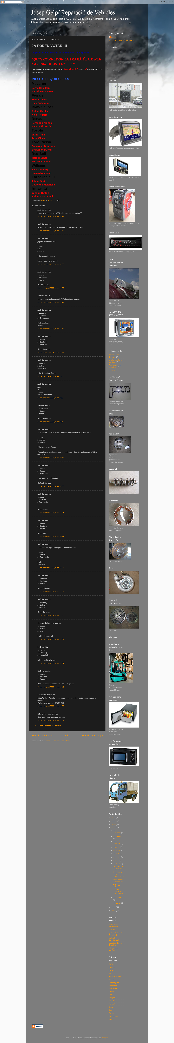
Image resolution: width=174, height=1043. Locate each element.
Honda (111, 979)
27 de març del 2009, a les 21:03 (50, 568)
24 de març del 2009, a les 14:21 (50, 216)
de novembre (117, 832)
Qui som (112, 370)
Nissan (111, 992)
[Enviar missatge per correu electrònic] (57, 200)
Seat (110, 1010)
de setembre (117, 843)
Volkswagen (113, 1016)
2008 (113, 907)
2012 (113, 818)
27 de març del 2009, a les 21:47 (50, 592)
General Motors (115, 976)
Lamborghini (114, 983)
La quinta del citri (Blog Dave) (115, 944)
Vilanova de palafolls (113, 949)
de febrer (117, 898)
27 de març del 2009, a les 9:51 (50, 422)
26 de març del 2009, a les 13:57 (50, 329)
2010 (113, 824)
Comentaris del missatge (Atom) (57, 741)
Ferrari (111, 970)
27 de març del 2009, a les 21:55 (50, 615)
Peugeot (112, 998)
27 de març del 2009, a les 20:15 (50, 537)
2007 (113, 911)
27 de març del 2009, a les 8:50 (50, 398)
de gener (117, 903)
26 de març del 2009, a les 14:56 (50, 352)
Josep (114, 37)
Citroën (112, 967)
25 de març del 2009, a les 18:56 (50, 264)
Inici (67, 735)
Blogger (105, 1038)
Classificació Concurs (118, 868)
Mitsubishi (113, 989)
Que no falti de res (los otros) (116, 934)
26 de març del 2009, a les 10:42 (50, 302)
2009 (113, 828)
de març (117, 864)
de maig (117, 857)
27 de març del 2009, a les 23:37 (50, 663)
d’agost (116, 847)
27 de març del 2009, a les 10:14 (50, 458)
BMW (111, 964)
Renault (112, 1004)
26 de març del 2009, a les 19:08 (50, 376)
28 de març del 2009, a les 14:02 (50, 720)
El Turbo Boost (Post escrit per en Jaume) (118, 889)
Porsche (112, 1001)
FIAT (110, 973)
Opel (110, 995)
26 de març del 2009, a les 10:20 (50, 288)
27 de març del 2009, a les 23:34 (50, 639)
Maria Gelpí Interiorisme (113, 926)
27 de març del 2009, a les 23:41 (50, 687)
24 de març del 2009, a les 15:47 (50, 231)
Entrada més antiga (92, 735)
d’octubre (117, 836)
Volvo (111, 1019)
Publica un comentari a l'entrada (48, 725)
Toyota (111, 1013)
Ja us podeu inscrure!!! (118, 881)
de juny (116, 854)
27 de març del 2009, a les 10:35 (50, 486)
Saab (111, 1007)
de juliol (116, 850)
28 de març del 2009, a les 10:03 (50, 706)
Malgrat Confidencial (114, 939)
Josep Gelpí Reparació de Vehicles (73, 12)
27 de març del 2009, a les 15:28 (50, 513)
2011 (113, 821)
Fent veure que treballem (115, 366)
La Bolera (112, 930)
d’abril (116, 860)
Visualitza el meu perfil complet (121, 40)
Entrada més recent (42, 735)
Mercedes (113, 986)
